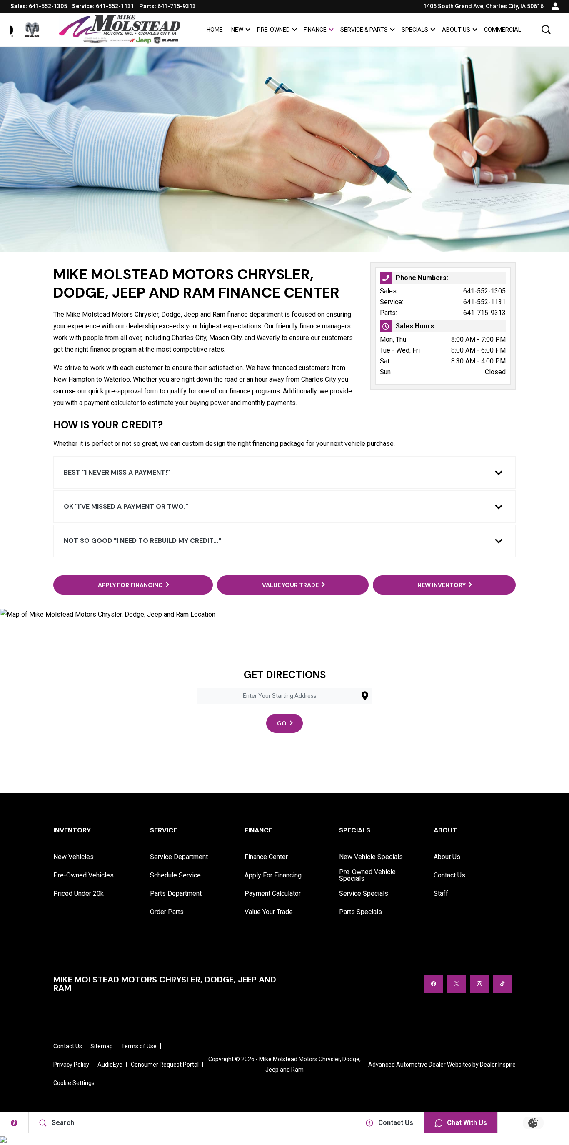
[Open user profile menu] (555, 6)
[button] (546, 29)
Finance (315, 29)
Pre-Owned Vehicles (83, 875)
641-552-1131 (484, 302)
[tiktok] (502, 984)
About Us (456, 29)
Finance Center (266, 857)
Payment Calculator (273, 894)
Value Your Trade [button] (290, 585)
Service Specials (363, 894)
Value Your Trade (269, 912)
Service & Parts (364, 29)
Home (215, 29)
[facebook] (433, 984)
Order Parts (167, 912)
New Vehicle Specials (371, 857)
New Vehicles (73, 857)
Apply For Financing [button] (130, 585)
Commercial (502, 29)
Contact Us (449, 875)
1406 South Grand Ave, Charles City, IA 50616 (483, 6)
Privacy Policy (71, 1064)
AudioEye (109, 1064)
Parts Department (176, 894)
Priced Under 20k (78, 894)
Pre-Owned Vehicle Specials (367, 875)
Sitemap (101, 1046)
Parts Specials (360, 912)
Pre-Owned (273, 29)
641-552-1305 (484, 291)
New (237, 29)
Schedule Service (175, 875)
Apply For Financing (273, 875)
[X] (456, 984)
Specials (415, 29)
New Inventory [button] (441, 585)
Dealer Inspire (498, 1064)
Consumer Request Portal (165, 1064)
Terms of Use (139, 1046)
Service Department (179, 857)
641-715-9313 (484, 313)
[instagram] (479, 984)
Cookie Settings (74, 1083)
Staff (441, 894)
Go (282, 723)
